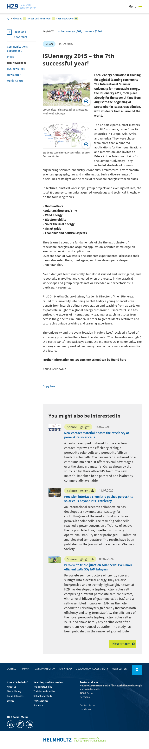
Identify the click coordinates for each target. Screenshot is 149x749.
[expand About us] (24, 18)
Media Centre (15, 81)
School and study (43, 696)
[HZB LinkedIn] (11, 724)
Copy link (49, 386)
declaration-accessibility (92, 668)
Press (10, 56)
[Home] (21, 6)
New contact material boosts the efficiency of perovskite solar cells (96, 435)
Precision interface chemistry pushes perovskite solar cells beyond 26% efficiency (98, 499)
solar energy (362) (70, 31)
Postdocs (38, 705)
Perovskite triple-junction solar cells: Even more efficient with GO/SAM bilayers (98, 567)
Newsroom (121, 644)
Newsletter (14, 75)
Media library (14, 691)
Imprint (26, 668)
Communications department (17, 48)
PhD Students (41, 700)
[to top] (137, 670)
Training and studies (44, 691)
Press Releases (15, 696)
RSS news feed (16, 69)
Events (10, 700)
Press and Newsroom (39, 18)
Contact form (87, 705)
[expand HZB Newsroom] (76, 18)
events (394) (93, 31)
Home (8, 18)
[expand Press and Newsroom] (53, 18)
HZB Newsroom (65, 18)
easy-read (65, 668)
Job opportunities (43, 686)
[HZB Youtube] (29, 724)
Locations (85, 709)
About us (17, 18)
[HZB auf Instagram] (20, 724)
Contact (12, 668)
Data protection (45, 668)
